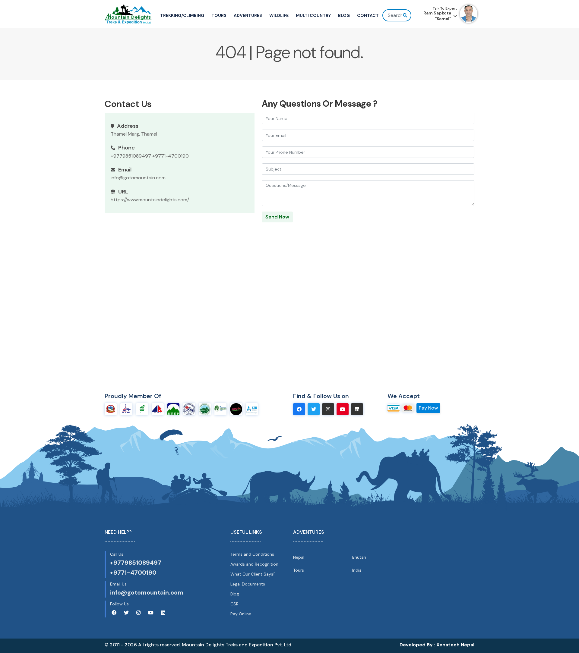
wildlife (279, 15)
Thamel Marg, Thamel (134, 134)
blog (344, 15)
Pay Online (240, 614)
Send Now (277, 217)
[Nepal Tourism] (111, 409)
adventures (248, 15)
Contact (368, 15)
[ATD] (252, 409)
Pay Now (428, 408)
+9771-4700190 (170, 156)
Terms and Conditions (252, 554)
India (357, 570)
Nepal (298, 557)
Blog (234, 594)
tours (218, 15)
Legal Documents (247, 584)
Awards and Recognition (254, 564)
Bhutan (359, 557)
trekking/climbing (182, 15)
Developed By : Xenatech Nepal (437, 645)
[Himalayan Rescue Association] (189, 409)
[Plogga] (236, 409)
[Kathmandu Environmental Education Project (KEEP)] (173, 409)
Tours (298, 570)
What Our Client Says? (253, 574)
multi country (313, 15)
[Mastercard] (408, 407)
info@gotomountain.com (138, 177)
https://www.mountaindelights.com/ (150, 199)
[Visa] (394, 407)
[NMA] (158, 409)
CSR (234, 604)
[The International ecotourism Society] (220, 409)
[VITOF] (205, 409)
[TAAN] (142, 409)
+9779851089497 (131, 156)
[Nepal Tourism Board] (126, 409)
